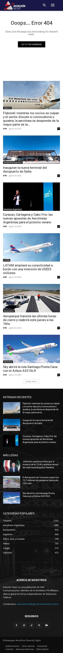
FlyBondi (7, 108)
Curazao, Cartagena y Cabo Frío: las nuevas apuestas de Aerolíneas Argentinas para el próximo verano (28, 218)
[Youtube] (47, 625)
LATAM (6, 260)
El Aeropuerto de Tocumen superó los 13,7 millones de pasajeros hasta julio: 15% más (41, 480)
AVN (5, 128)
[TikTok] (31, 625)
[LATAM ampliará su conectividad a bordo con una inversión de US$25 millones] (31, 247)
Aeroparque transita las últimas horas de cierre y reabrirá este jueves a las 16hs (29, 320)
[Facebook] (16, 625)
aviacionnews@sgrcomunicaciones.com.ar (38, 604)
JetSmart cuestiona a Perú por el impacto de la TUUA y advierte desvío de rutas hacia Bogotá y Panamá (40, 464)
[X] (39, 625)
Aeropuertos (9, 311)
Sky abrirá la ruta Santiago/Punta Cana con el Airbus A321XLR (30, 369)
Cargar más (30, 381)
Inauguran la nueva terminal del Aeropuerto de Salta (25, 169)
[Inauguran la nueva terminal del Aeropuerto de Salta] (31, 150)
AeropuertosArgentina (13, 162)
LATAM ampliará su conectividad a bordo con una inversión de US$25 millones (28, 269)
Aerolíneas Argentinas (13, 209)
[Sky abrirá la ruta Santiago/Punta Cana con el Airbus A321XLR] (31, 349)
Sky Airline (8, 362)
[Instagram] (24, 625)
